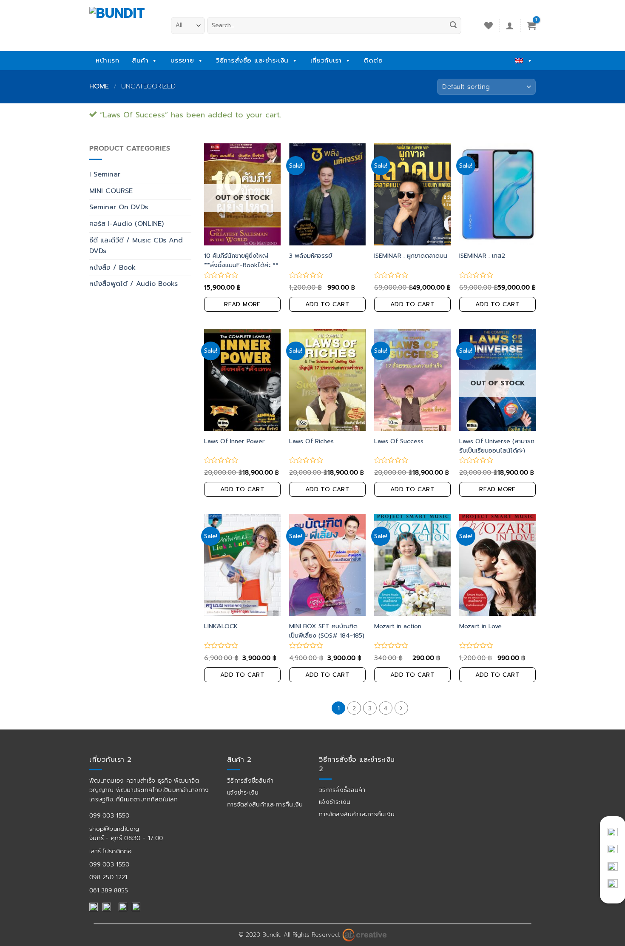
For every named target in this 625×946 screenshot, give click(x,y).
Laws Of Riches (311, 441)
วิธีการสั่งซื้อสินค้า (250, 780)
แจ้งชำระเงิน (243, 792)
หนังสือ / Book (112, 267)
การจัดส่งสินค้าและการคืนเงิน (265, 804)
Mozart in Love (480, 626)
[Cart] (531, 25)
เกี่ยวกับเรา (326, 60)
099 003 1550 (109, 815)
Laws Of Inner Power (234, 441)
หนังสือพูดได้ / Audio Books (133, 284)
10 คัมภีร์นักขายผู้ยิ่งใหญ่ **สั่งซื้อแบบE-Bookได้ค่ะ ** (241, 260)
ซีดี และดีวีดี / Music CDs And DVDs (136, 245)
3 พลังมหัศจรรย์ (310, 255)
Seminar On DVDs (118, 207)
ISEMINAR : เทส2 (482, 255)
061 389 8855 (108, 890)
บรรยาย (182, 60)
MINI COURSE (111, 191)
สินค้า (140, 60)
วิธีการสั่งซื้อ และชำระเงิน (252, 60)
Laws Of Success (398, 441)
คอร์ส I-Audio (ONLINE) (126, 224)
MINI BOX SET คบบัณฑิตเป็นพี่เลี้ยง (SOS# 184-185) (326, 630)
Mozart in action (397, 626)
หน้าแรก (107, 60)
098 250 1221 (108, 877)
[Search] (453, 25)
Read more (242, 304)
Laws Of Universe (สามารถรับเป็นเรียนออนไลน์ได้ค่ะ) (496, 445)
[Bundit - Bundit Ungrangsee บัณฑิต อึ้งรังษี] (123, 23)
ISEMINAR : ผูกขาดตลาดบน (410, 255)
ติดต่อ (373, 60)
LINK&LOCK (221, 626)
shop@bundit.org (114, 828)
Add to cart (327, 304)
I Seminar (104, 174)
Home (99, 86)
